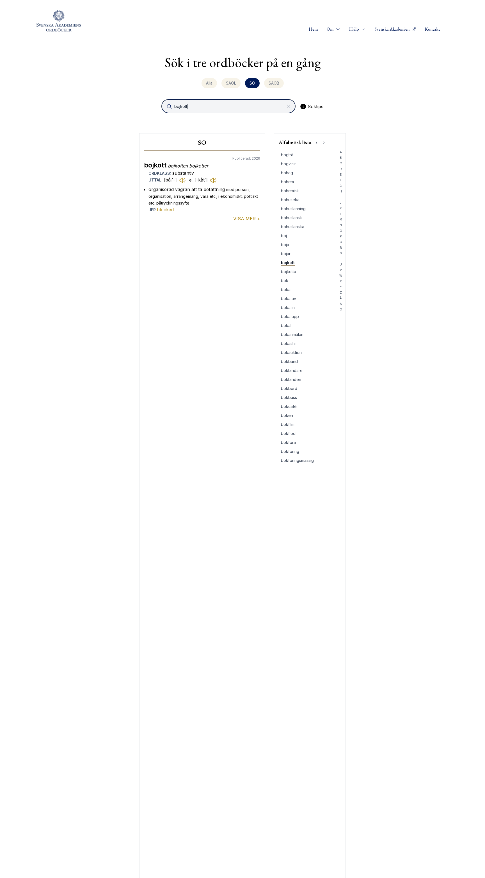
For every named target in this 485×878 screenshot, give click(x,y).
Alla (209, 83)
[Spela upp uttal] (182, 180)
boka (285, 289)
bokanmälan (292, 334)
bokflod (288, 433)
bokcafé (289, 406)
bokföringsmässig (297, 460)
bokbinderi (291, 379)
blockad (165, 209)
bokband (289, 361)
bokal (286, 325)
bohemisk (290, 190)
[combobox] (229, 106)
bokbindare (292, 370)
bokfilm (287, 424)
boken (287, 415)
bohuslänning (293, 208)
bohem (287, 181)
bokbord (289, 388)
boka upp (290, 316)
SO (252, 83)
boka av (288, 298)
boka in (288, 307)
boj (284, 235)
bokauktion (291, 352)
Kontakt (432, 29)
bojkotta (288, 271)
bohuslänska (292, 226)
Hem (313, 29)
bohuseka (290, 199)
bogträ (287, 154)
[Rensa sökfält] (289, 106)
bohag (287, 172)
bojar (285, 253)
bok (284, 280)
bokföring (290, 451)
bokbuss (289, 397)
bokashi (288, 343)
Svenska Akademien (392, 29)
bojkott (288, 262)
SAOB (274, 83)
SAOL (231, 83)
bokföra (288, 442)
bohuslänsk (291, 217)
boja (285, 244)
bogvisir (288, 163)
